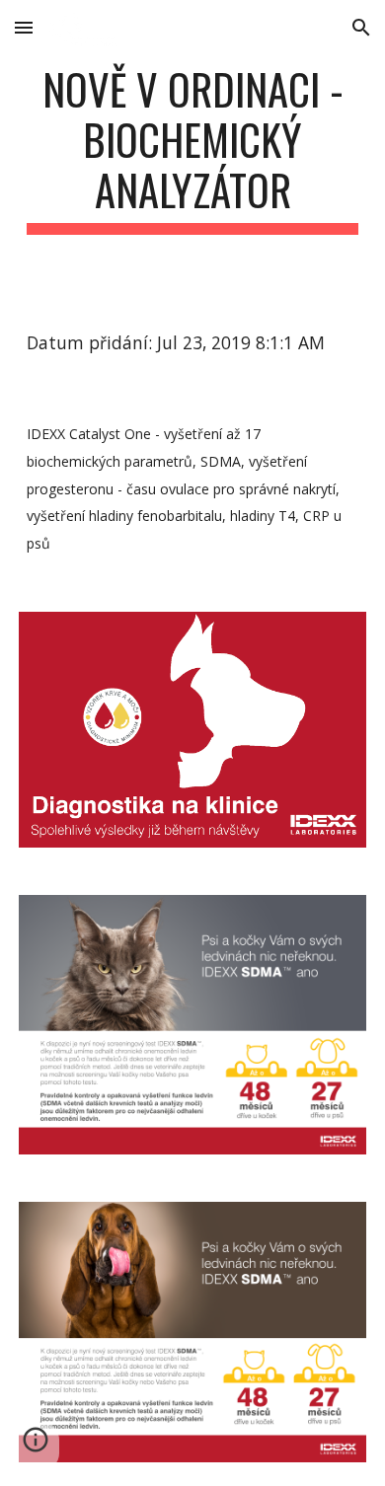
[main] (192, 149)
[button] (23, 27)
